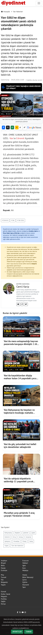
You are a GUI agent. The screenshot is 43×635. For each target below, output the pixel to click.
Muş (2, 575)
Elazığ (3, 568)
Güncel (3, 591)
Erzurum (25, 561)
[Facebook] (22, 304)
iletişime (34, 264)
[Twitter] (26, 304)
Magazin (4, 596)
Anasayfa (6, 12)
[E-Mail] (18, 304)
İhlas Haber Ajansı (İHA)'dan (11, 233)
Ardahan (4, 561)
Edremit (20, 138)
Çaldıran (25, 533)
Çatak (33, 533)
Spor (24, 587)
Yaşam (3, 585)
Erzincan (4, 570)
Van (11, 138)
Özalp (24, 541)
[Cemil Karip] (8, 288)
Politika (4, 599)
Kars (24, 568)
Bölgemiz (4, 582)
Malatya (25, 570)
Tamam (28, 632)
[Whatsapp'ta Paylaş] (12, 127)
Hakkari (25, 563)
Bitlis (3, 565)
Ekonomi (25, 585)
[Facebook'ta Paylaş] (3, 127)
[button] (17, 127)
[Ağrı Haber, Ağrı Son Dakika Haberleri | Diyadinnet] (13, 2)
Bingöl (3, 563)
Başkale (17, 533)
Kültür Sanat (5, 594)
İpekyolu (7, 541)
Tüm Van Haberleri (17, 546)
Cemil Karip (5, 80)
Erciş (14, 537)
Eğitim (24, 582)
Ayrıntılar (17, 632)
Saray (31, 541)
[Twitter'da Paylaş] (8, 127)
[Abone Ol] (34, 127)
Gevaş (21, 537)
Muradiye (16, 541)
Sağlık (3, 601)
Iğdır (24, 565)
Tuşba (6, 546)
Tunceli (3, 577)
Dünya (3, 604)
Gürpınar (28, 537)
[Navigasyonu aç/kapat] (39, 3)
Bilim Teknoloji (27, 577)
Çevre (24, 580)
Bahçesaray (8, 533)
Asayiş (24, 575)
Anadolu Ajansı (33, 231)
